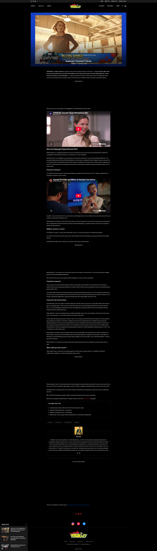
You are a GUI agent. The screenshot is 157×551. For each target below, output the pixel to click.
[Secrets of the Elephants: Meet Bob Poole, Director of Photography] (5, 530)
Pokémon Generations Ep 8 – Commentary (61, 410)
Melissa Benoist (68, 422)
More (117, 6)
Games (49, 6)
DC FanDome (58, 422)
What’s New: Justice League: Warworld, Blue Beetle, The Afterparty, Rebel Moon (70, 414)
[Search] (122, 6)
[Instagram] (31, 1)
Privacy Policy (122, 1)
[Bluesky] (35, 1)
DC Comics (77, 55)
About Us (107, 1)
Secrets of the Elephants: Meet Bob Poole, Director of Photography (18, 530)
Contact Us (114, 1)
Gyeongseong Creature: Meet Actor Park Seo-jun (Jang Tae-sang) (66, 407)
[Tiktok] (33, 1)
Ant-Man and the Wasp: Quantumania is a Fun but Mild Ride (18, 538)
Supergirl (76, 422)
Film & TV (41, 6)
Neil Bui (73, 63)
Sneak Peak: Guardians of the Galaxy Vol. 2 (18, 545)
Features (110, 6)
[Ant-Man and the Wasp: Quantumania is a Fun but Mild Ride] (5, 538)
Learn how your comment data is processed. (78, 504)
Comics (33, 6)
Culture (101, 6)
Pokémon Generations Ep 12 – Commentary (61, 412)
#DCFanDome (86, 398)
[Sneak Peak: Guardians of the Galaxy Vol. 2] (5, 546)
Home (102, 1)
